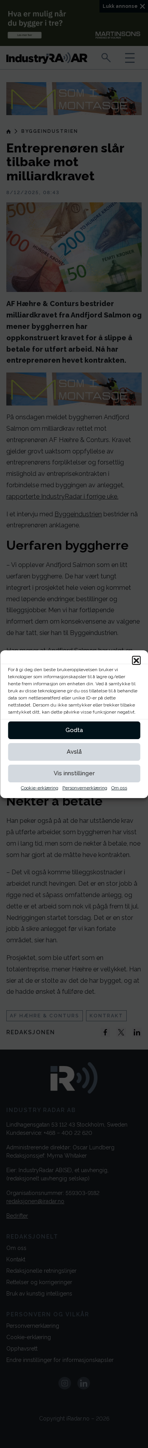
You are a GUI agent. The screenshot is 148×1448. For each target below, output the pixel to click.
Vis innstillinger (74, 773)
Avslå (74, 751)
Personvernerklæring (84, 788)
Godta (74, 730)
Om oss (119, 788)
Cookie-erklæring (39, 788)
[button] (136, 660)
